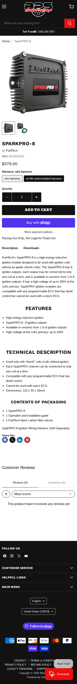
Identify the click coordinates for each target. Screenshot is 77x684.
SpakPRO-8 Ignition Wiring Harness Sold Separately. (36, 428)
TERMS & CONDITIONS (44, 660)
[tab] (10, 248)
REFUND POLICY (41, 664)
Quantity (7, 188)
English (36, 601)
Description (10, 248)
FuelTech (12, 150)
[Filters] (6, 494)
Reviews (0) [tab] (20, 482)
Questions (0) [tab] (56, 482)
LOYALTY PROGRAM (19, 668)
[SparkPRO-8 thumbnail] (8, 128)
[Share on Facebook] (5, 440)
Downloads (31, 248)
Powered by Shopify (38, 677)
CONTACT (20, 660)
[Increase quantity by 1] (37, 197)
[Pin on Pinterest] (27, 440)
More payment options (38, 231)
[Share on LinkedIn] (20, 440)
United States (36, 611)
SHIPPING (43, 668)
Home (6, 41)
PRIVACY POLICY (15, 664)
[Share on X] (12, 440)
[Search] (69, 23)
